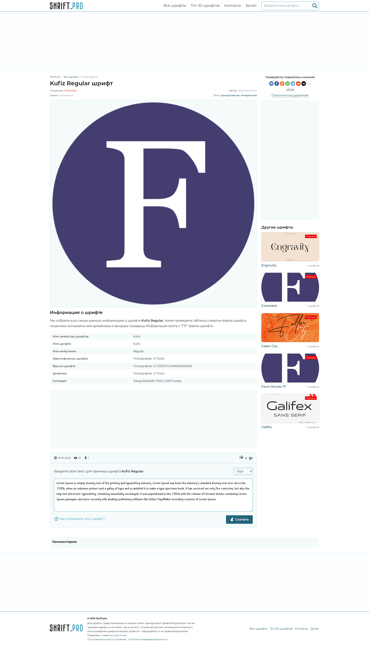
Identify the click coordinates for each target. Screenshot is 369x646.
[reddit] (298, 83)
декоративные (230, 95)
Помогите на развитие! (290, 95)
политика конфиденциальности (147, 639)
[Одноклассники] (282, 83)
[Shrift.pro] (66, 5)
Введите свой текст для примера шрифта (99, 471)
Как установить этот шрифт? (82, 519)
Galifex (266, 427)
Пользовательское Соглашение (106, 639)
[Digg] (303, 83)
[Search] (315, 6)
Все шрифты (175, 5)
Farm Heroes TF (273, 386)
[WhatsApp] (287, 83)
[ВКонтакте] (271, 83)
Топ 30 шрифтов (205, 5)
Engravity (269, 265)
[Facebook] (276, 83)
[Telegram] (293, 83)
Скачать (242, 519)
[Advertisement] (184, 41)
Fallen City (269, 346)
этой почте (119, 635)
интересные (249, 95)
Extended (269, 306)
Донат (251, 5)
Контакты (232, 5)
